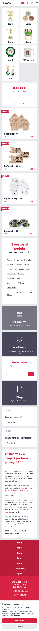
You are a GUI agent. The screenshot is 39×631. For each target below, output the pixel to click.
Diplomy (19, 558)
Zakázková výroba (19, 568)
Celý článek (11, 422)
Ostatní (19, 563)
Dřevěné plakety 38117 (12, 134)
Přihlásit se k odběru (31, 374)
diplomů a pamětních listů (20, 490)
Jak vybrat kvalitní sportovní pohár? (18, 437)
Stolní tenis (11, 278)
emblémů (8, 512)
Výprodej (19, 573)
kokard (7, 493)
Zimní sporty (11, 288)
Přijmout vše (19, 621)
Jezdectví (21, 274)
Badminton (18, 260)
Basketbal (28, 260)
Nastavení (19, 626)
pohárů (24, 488)
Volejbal (21, 283)
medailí (30, 488)
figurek (7, 490)
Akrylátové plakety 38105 (13, 198)
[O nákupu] (19, 344)
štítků (26, 510)
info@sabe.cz (19, 595)
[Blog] (19, 393)
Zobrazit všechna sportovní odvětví (19, 293)
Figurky (19, 553)
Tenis (19, 278)
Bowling (10, 265)
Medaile (19, 547)
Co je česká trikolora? (13, 417)
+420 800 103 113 (19, 591)
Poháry (19, 542)
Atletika (9, 260)
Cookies (17, 615)
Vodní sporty (11, 283)
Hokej (28, 269)
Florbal (9, 269)
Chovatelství (11, 274)
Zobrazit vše (21, 103)
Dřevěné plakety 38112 (12, 231)
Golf (15, 269)
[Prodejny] (19, 318)
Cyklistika (18, 265)
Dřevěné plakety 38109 (12, 166)
